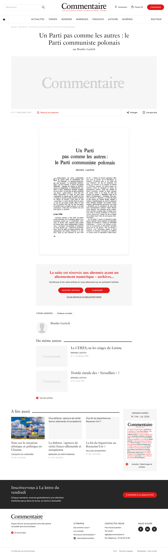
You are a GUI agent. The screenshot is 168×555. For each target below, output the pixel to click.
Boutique (156, 19)
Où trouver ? (84, 535)
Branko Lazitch (86, 49)
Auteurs (113, 19)
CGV (115, 551)
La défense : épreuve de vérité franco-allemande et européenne (65, 446)
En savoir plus (18, 533)
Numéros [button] (127, 19)
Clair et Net (152, 551)
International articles (85, 538)
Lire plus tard (151, 113)
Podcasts (98, 19)
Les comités (79, 531)
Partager (133, 113)
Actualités (37, 19)
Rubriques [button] (82, 19)
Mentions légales (126, 551)
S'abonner (155, 7)
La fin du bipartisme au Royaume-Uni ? (101, 444)
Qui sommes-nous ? (82, 528)
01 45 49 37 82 (124, 538)
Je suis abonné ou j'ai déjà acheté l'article (84, 297)
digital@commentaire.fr (114, 535)
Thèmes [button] (53, 19)
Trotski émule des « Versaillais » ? (95, 373)
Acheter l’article (71, 290)
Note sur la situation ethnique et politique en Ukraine (26, 446)
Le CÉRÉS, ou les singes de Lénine (96, 348)
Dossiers (66, 19)
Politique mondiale (64, 313)
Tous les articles (46, 398)
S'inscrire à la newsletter (140, 495)
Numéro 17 (23, 27)
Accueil (14, 27)
